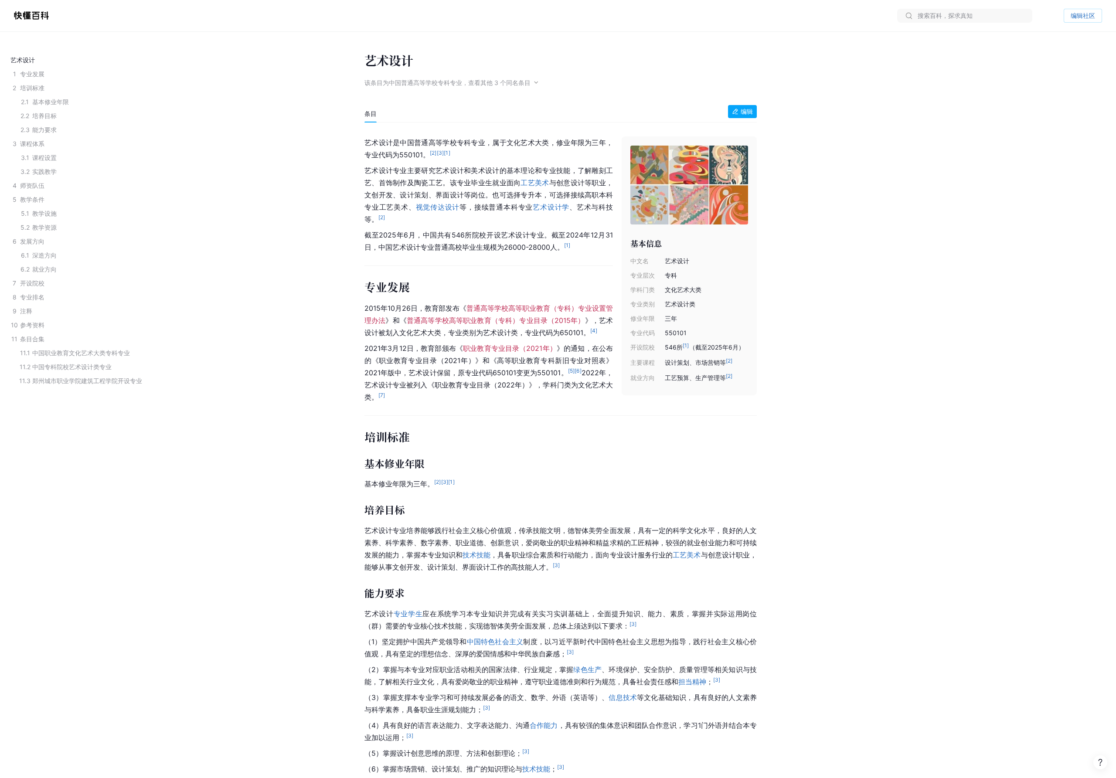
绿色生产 (587, 669)
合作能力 (544, 725)
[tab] (370, 113)
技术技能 (476, 554)
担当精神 (692, 681)
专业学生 (408, 613)
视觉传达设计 (438, 207)
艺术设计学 (551, 207)
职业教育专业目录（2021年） (510, 348)
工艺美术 (535, 182)
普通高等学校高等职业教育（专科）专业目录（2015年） (496, 320)
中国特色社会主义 (495, 641)
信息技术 (623, 697)
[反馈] (1100, 762)
